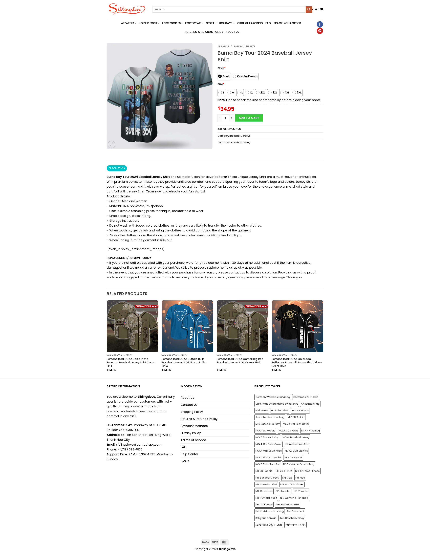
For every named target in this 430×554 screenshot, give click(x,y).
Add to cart (249, 118)
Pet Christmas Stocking (269, 511)
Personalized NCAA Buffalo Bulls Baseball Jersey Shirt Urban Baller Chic (184, 362)
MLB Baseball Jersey (267, 424)
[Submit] (309, 9)
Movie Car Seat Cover (296, 424)
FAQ (268, 23)
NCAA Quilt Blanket (296, 450)
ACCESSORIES (171, 23)
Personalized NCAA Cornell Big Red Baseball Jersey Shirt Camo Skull (240, 360)
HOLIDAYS (226, 23)
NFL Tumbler (301, 491)
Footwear (193, 23)
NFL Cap (287, 477)
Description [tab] (117, 168)
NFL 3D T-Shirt (284, 471)
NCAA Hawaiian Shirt (297, 444)
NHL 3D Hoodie (264, 504)
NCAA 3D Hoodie (265, 430)
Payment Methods (194, 426)
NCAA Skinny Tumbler (268, 457)
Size (221, 84)
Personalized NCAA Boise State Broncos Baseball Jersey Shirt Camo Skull (131, 362)
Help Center (189, 454)
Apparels (223, 46)
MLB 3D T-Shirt (296, 417)
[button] (317, 9)
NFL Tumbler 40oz (266, 498)
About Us (233, 32)
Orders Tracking (250, 23)
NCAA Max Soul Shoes (268, 450)
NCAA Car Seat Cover (268, 444)
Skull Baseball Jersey (292, 518)
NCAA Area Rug (310, 430)
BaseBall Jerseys (244, 46)
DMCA (185, 461)
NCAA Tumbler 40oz (267, 464)
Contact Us (189, 405)
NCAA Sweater (293, 457)
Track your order (287, 23)
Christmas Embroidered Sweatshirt (276, 403)
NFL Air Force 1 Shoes (307, 471)
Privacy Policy (191, 433)
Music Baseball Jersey (237, 142)
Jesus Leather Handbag (269, 417)
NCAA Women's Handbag (298, 464)
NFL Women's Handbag (294, 498)
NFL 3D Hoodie (263, 471)
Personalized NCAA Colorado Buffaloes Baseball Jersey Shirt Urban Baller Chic (297, 362)
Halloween (261, 410)
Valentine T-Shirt (295, 524)
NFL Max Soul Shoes (292, 484)
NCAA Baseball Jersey (296, 437)
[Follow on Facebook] (320, 24)
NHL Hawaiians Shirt (287, 504)
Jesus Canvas (300, 410)
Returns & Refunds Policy (204, 32)
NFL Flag (300, 477)
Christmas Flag (310, 403)
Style (222, 68)
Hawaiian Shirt (279, 410)
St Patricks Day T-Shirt (268, 524)
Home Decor (148, 23)
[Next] (323, 339)
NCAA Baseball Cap (267, 437)
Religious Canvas (265, 518)
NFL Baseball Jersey (267, 477)
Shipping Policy (192, 412)
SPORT (209, 23)
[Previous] (106, 339)
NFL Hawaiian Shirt (266, 484)
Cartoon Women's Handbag (272, 397)
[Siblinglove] (127, 9)
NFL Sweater (283, 491)
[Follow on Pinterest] (320, 31)
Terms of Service (193, 440)
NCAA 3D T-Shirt (288, 430)
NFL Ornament (264, 491)
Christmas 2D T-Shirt (305, 397)
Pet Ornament (295, 511)
